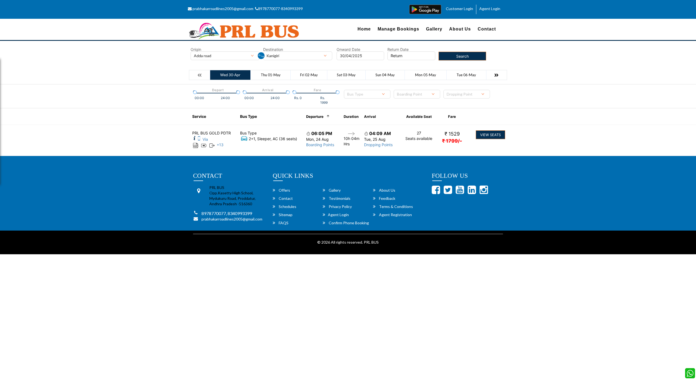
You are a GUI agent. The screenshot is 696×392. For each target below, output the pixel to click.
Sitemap (285, 214)
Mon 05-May (425, 75)
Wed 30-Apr (230, 75)
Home (364, 29)
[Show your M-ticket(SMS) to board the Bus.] (199, 139)
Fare (452, 116)
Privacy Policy (340, 206)
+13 (220, 144)
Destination (273, 49)
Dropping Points (378, 144)
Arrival (370, 116)
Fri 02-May (309, 75)
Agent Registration (395, 214)
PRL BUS (371, 242)
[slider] (194, 91)
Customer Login (459, 8)
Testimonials (339, 198)
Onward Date (348, 49)
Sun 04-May (385, 75)
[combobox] (367, 94)
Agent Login (489, 8)
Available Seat (419, 116)
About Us (460, 29)
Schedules (287, 206)
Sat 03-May (346, 75)
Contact (487, 29)
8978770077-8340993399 (280, 8)
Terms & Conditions (395, 206)
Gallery (434, 29)
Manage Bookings (398, 29)
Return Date (398, 49)
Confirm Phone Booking (348, 222)
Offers (284, 190)
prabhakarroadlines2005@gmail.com (222, 8)
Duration (351, 116)
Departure (315, 116)
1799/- (452, 141)
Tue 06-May (466, 75)
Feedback (386, 198)
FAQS (283, 222)
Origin (196, 49)
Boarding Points (320, 144)
